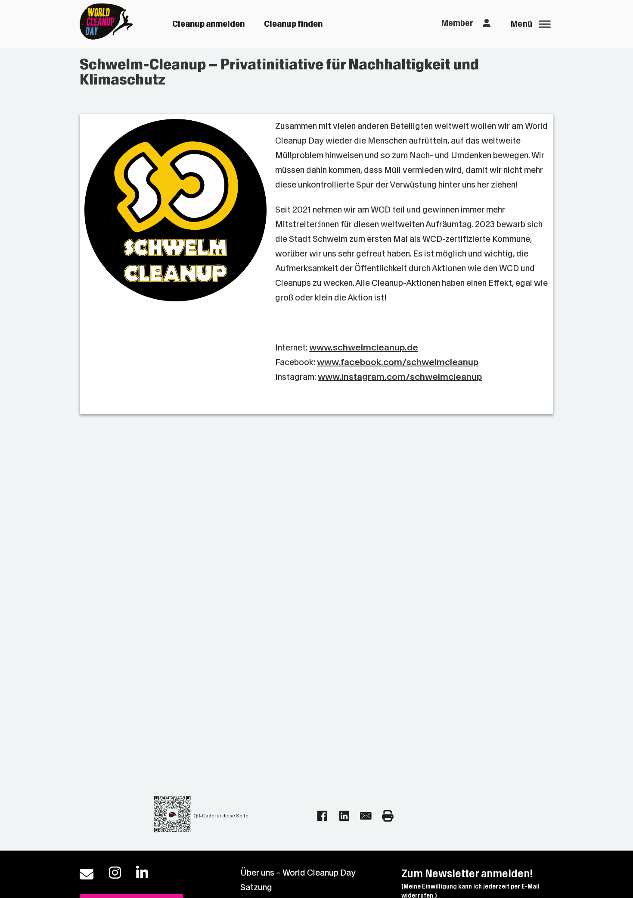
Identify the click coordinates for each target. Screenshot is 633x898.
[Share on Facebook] (322, 816)
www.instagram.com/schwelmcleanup (400, 377)
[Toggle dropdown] (487, 23)
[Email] (366, 816)
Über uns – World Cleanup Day (298, 872)
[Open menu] (544, 24)
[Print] (388, 816)
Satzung (256, 887)
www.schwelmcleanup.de (363, 347)
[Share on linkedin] (344, 816)
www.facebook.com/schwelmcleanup (397, 362)
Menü (522, 23)
